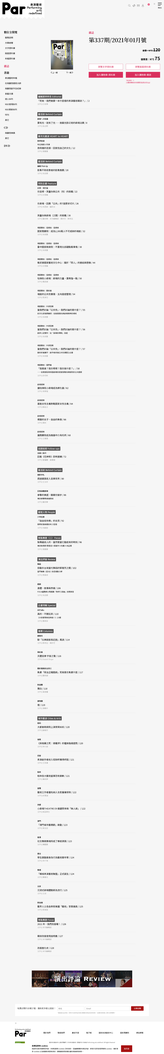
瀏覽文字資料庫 (106, 66)
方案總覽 (9, 42)
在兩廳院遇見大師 (13, 83)
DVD (7, 146)
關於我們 (47, 1032)
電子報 (89, 1032)
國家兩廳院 (124, 1032)
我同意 (126, 1048)
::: (154, 3)
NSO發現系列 (11, 104)
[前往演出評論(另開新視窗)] (82, 979)
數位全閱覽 (10, 32)
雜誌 (6, 66)
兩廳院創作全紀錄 (13, 88)
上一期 (55, 72)
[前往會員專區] (143, 5)
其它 (7, 119)
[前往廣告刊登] (134, 5)
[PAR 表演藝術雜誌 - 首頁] (22, 9)
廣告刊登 (75, 1032)
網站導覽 (139, 1032)
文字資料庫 (10, 48)
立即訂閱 (137, 1008)
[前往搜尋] (129, 5)
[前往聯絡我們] (138, 5)
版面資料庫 (10, 53)
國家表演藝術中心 (106, 1032)
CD (6, 127)
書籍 (6, 73)
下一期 (69, 72)
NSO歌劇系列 (11, 109)
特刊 (7, 114)
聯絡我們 (61, 1032)
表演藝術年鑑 (11, 77)
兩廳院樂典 (10, 132)
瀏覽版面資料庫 (143, 66)
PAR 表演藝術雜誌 (23, 1033)
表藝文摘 (9, 93)
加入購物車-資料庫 (106, 74)
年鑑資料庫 (10, 58)
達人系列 (9, 98)
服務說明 (9, 37)
